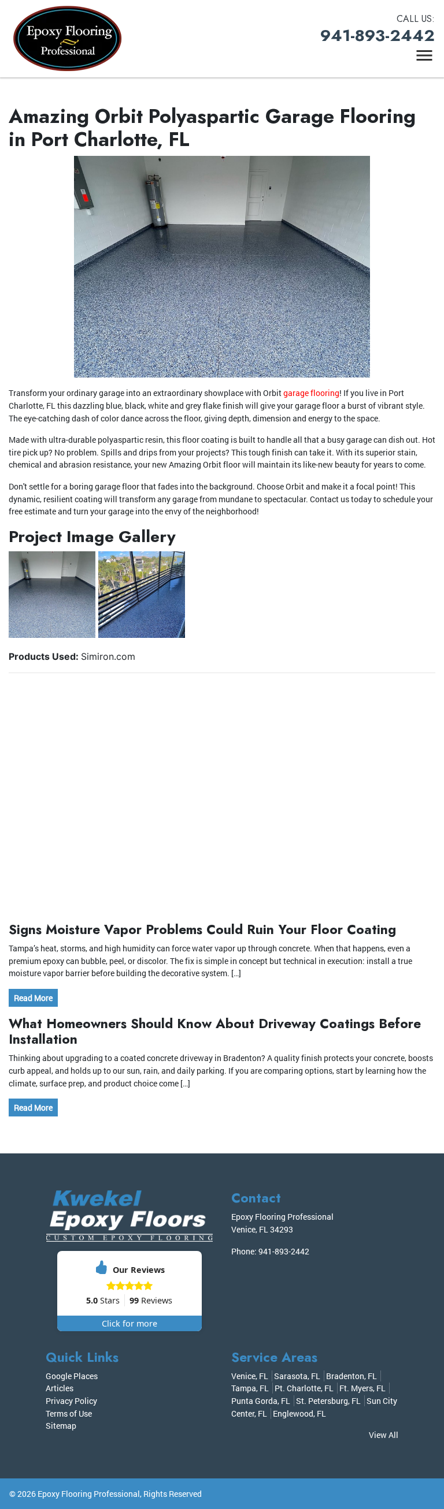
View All (383, 1434)
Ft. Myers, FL (362, 1388)
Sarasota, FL (297, 1375)
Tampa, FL (250, 1388)
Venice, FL (249, 1375)
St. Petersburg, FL (328, 1400)
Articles (59, 1388)
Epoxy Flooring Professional (89, 1493)
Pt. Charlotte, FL (304, 1388)
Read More (33, 997)
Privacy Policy (71, 1400)
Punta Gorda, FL (260, 1400)
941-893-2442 (377, 35)
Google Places (72, 1375)
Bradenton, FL (351, 1375)
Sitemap (61, 1425)
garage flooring (311, 392)
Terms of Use (69, 1413)
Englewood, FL (299, 1413)
